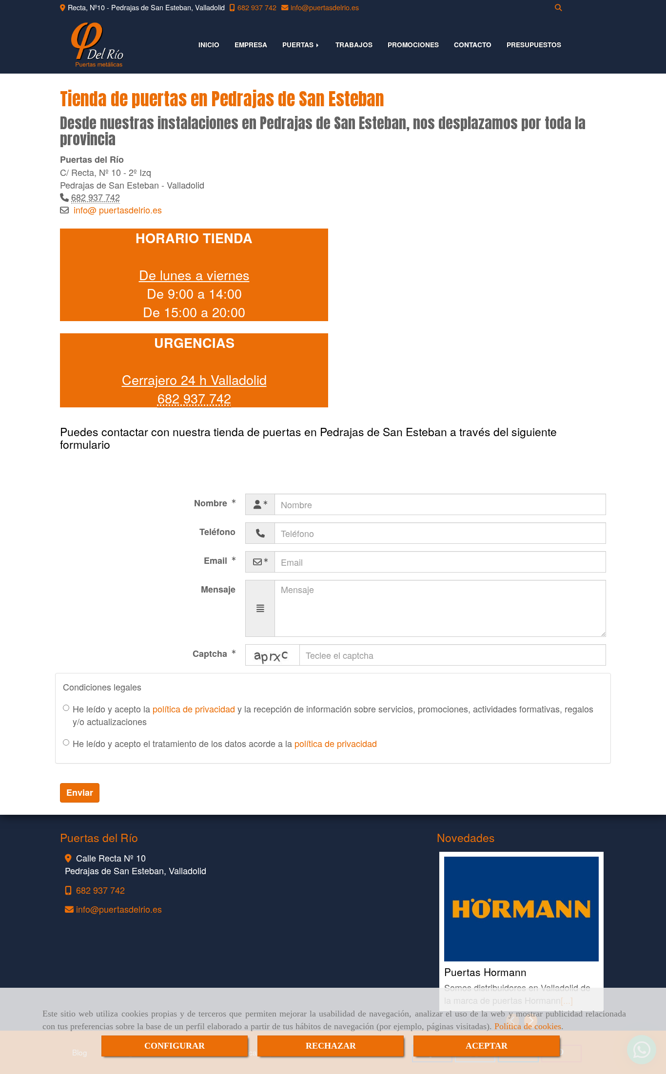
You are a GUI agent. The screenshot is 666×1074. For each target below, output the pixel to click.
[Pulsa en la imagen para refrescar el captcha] (272, 655)
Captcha (211, 653)
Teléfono (217, 531)
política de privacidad (194, 708)
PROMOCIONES (413, 44)
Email (217, 560)
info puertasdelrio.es (118, 209)
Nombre (212, 503)
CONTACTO (472, 44)
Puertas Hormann (485, 971)
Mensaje (218, 589)
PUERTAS (298, 44)
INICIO (208, 44)
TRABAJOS (353, 44)
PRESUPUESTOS (534, 44)
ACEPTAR (487, 1046)
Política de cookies (527, 1026)
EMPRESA (251, 44)
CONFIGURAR (174, 1046)
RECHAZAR (331, 1046)
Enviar (79, 792)
